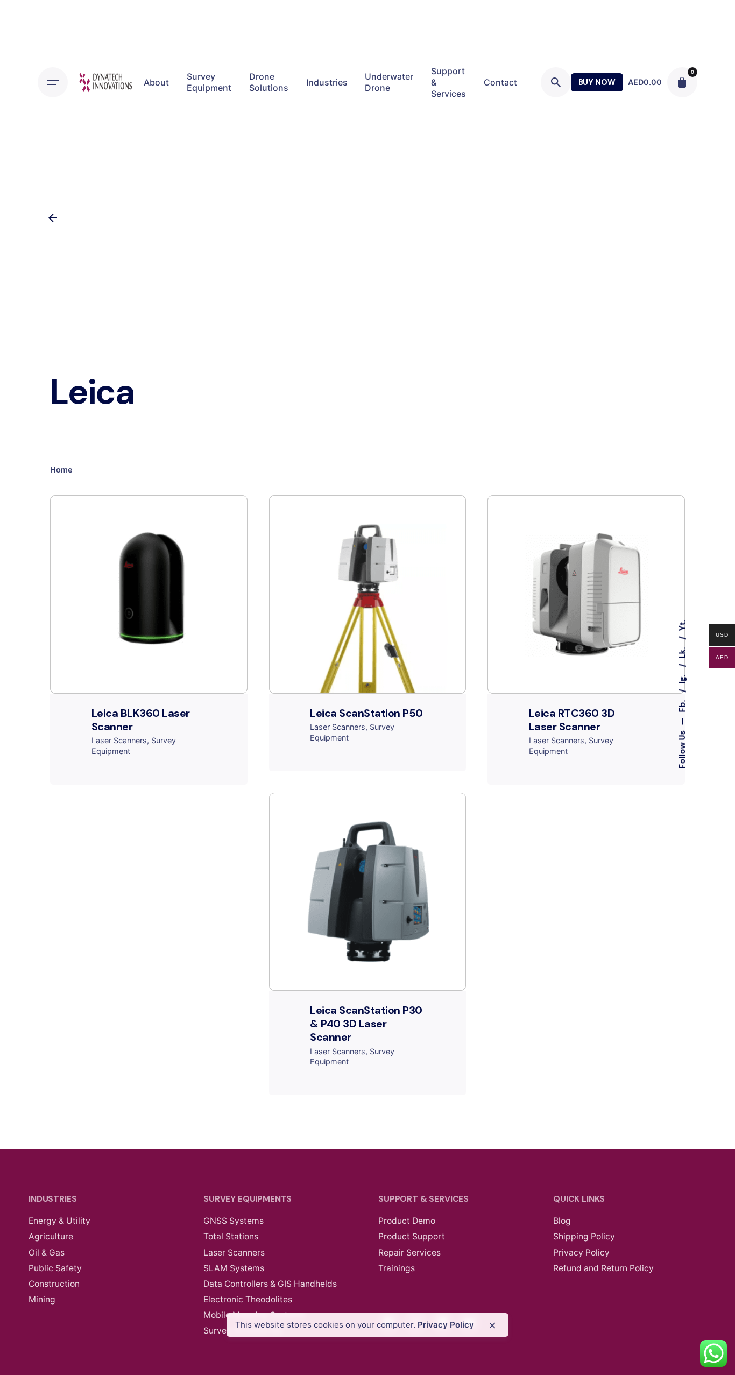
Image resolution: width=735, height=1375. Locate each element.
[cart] (682, 82)
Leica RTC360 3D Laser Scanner (572, 720)
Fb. (682, 704)
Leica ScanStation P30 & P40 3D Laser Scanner (366, 1023)
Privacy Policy (446, 1325)
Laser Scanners (119, 740)
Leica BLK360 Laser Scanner (140, 720)
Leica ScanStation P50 (366, 713)
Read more (148, 647)
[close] (492, 1325)
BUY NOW (597, 82)
